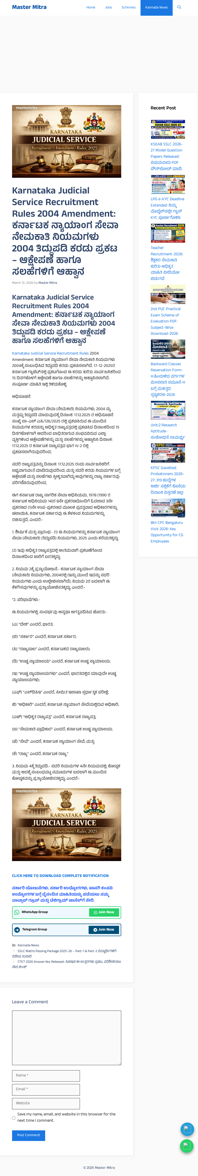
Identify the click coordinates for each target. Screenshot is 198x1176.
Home (90, 8)
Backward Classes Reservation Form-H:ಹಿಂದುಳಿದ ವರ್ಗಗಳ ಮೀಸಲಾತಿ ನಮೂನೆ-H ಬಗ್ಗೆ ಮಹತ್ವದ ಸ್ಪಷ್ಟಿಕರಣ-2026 (168, 380)
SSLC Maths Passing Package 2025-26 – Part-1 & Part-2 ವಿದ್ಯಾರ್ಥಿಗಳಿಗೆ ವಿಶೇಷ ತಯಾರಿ (64, 954)
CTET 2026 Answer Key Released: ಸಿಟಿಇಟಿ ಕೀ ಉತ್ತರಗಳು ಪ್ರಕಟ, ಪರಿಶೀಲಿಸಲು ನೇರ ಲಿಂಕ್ (66, 964)
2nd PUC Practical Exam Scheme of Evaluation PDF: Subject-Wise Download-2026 (166, 321)
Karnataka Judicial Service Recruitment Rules (50, 353)
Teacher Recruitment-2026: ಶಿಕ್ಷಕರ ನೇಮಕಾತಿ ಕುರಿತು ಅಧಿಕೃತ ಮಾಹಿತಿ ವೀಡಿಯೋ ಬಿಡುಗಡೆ (167, 264)
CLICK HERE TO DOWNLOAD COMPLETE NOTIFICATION (60, 876)
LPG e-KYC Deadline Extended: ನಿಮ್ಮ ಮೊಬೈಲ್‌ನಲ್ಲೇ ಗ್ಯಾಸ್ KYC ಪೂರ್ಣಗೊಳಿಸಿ (167, 208)
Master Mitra (29, 8)
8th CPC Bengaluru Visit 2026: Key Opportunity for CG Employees (167, 532)
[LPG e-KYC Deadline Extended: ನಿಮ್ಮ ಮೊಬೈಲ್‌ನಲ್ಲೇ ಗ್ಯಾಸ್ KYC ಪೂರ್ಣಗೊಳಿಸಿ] (168, 186)
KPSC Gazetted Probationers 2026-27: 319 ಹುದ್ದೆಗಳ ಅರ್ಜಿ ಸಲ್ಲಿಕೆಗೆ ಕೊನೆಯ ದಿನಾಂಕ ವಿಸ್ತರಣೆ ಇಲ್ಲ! (168, 480)
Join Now (106, 912)
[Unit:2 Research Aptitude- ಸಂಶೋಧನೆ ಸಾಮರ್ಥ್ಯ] (168, 411)
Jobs (108, 8)
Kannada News (156, 8)
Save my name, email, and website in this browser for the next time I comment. (66, 1118)
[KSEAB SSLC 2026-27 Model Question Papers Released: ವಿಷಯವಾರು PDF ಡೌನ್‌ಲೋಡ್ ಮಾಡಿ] (168, 131)
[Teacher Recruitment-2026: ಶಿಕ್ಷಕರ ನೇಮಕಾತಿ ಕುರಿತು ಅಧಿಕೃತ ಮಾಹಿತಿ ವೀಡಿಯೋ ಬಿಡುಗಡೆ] (168, 234)
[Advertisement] (99, 52)
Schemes (129, 8)
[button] (179, 8)
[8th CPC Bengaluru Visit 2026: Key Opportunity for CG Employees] (168, 509)
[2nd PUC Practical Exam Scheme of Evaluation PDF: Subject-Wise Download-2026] (168, 296)
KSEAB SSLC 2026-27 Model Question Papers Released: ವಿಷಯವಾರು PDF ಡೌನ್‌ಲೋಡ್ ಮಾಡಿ (167, 157)
